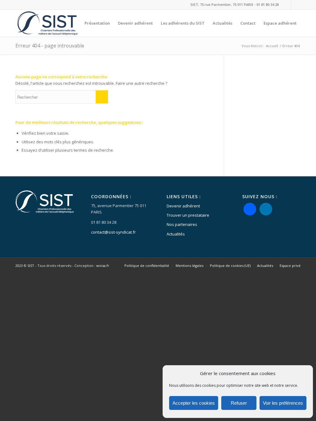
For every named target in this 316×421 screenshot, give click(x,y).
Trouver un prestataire (188, 215)
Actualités (176, 234)
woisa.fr (102, 265)
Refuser (239, 403)
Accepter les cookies (194, 403)
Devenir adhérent (183, 206)
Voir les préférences (283, 403)
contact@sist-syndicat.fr (113, 232)
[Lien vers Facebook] (286, 4)
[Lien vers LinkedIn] (296, 4)
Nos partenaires (182, 224)
